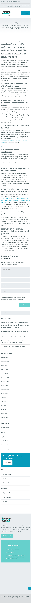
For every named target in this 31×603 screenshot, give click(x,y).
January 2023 (4, 373)
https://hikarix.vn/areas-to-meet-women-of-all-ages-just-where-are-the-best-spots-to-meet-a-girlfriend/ (15, 200)
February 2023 (4, 369)
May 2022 (3, 405)
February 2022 (4, 417)
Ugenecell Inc (7, 493)
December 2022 (5, 377)
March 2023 (4, 365)
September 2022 (5, 389)
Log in (2, 437)
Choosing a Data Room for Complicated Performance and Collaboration (14, 347)
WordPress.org (5, 449)
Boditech (5, 501)
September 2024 (5, 361)
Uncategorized (4, 41)
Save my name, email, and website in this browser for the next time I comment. (13, 299)
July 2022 (3, 397)
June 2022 (3, 401)
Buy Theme (8, 462)
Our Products (7, 474)
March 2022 (4, 413)
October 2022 (4, 385)
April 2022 (3, 409)
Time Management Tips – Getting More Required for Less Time (14, 332)
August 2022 (4, 393)
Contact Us (6, 483)
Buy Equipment (7, 535)
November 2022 (5, 381)
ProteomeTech (7, 497)
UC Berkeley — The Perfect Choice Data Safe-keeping (15, 337)
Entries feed (4, 441)
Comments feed (5, 445)
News (4, 478)
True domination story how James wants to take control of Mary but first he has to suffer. (13, 341)
